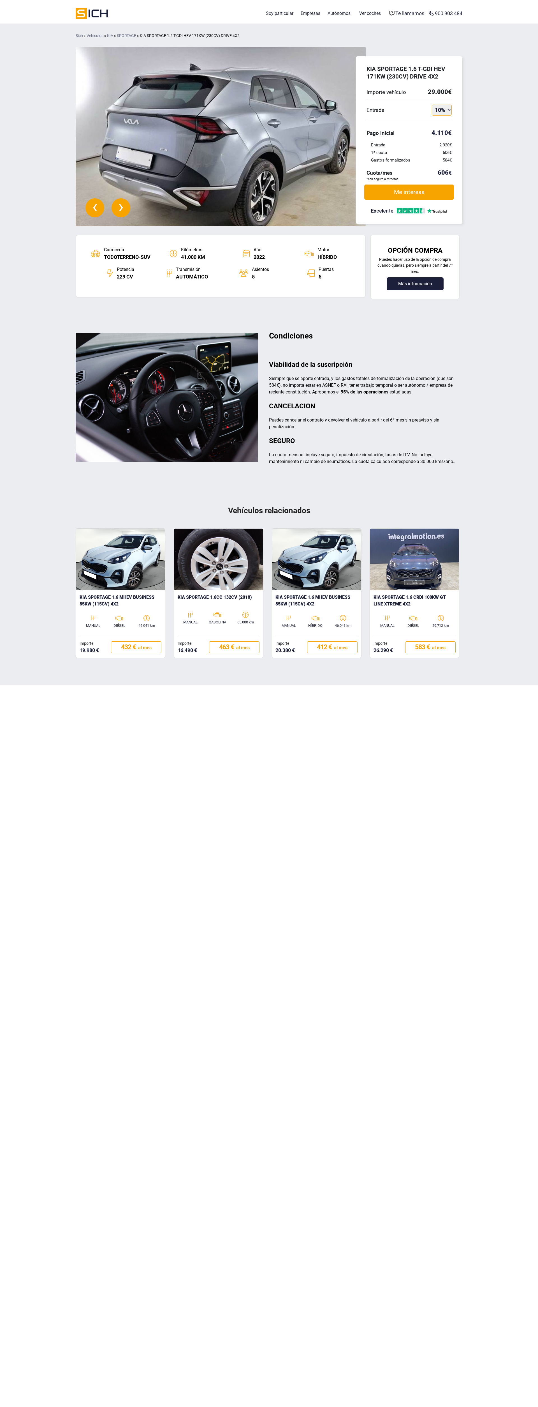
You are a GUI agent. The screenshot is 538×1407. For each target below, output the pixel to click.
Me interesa (409, 191)
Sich (79, 35)
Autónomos (339, 13)
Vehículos (95, 35)
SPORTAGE (126, 35)
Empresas (310, 13)
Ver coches (370, 13)
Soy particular (279, 13)
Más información (415, 283)
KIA (110, 35)
